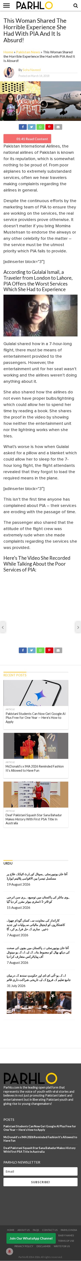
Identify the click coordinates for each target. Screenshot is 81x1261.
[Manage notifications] (9, 1251)
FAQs (36, 1230)
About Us (23, 1230)
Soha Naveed (32, 70)
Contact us (49, 1230)
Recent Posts (14, 675)
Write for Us (62, 1246)
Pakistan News (28, 52)
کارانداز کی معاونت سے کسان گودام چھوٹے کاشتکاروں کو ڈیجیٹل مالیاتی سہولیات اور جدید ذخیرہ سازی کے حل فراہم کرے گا (36, 925)
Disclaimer (44, 1246)
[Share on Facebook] (23, 126)
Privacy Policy (23, 1246)
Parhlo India (69, 1230)
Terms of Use (66, 1240)
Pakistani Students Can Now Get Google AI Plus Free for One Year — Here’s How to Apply (39, 1128)
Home (8, 52)
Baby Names (66, 1235)
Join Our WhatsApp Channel (31, 1238)
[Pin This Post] (49, 126)
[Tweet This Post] (31, 126)
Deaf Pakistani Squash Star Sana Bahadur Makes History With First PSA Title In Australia (39, 1149)
